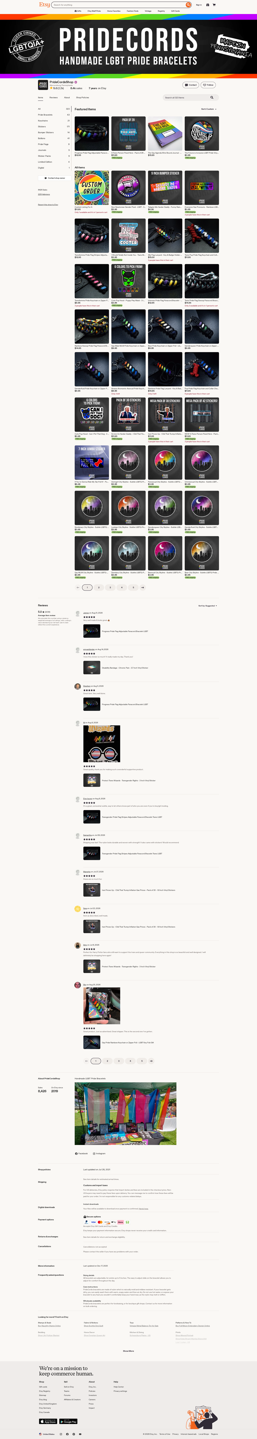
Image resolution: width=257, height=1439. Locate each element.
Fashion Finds (132, 11)
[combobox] (118, 5)
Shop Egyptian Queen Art (94, 1335)
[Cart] (214, 5)
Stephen (86, 686)
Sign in (199, 5)
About (67, 97)
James (86, 613)
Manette (86, 872)
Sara (85, 908)
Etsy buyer (87, 799)
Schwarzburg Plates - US (140, 1335)
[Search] (188, 5)
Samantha (87, 835)
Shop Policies (82, 97)
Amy (85, 945)
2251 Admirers (44, 194)
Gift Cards (175, 11)
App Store (48, 1421)
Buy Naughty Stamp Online (49, 1326)
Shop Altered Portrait (184, 1335)
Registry (161, 11)
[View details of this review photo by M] (101, 743)
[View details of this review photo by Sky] (101, 1005)
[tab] (54, 109)
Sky (84, 985)
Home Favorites (113, 11)
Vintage (148, 11)
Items (40, 97)
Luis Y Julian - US (183, 1342)
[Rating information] (51, 88)
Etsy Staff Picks (94, 11)
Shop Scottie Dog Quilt (93, 1326)
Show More (128, 1351)
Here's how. (143, 1209)
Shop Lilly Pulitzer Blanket (48, 1335)
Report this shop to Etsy (48, 205)
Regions (214, 1434)
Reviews (54, 97)
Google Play (68, 1421)
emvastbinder (89, 649)
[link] (78, 587)
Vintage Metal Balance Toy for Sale (144, 1326)
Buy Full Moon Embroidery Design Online (193, 1326)
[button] (190, 85)
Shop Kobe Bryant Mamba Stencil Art (191, 1339)
